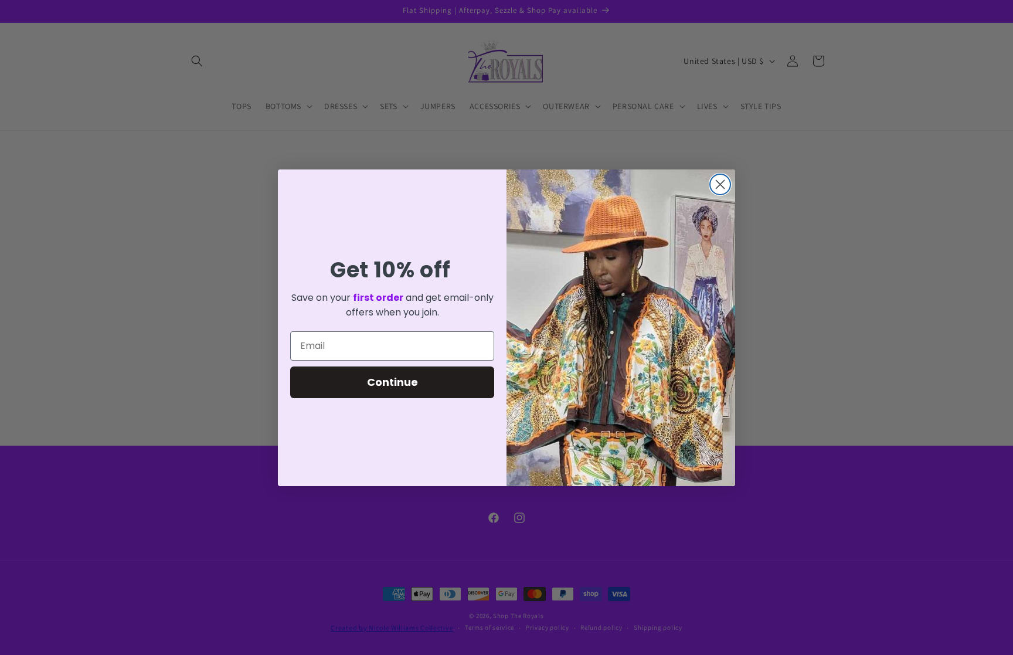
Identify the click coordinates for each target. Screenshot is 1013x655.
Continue (392, 382)
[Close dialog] (720, 184)
